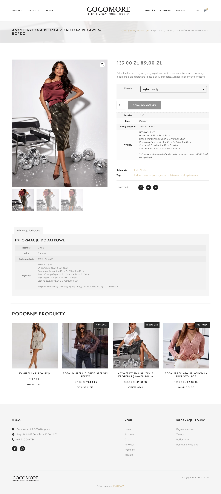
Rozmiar (128, 88)
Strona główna (128, 30)
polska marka (175, 175)
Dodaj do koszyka (144, 105)
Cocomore (18, 10)
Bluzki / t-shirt (143, 30)
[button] (102, 64)
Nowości (150, 10)
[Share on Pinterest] (155, 187)
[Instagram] (22, 448)
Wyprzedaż (165, 10)
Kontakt (180, 10)
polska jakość (159, 175)
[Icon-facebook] (14, 448)
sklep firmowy (190, 175)
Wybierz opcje (35, 385)
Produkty (34, 10)
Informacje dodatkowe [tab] (28, 230)
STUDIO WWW (118, 486)
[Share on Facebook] (141, 187)
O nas (49, 10)
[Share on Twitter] (148, 187)
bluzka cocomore (142, 175)
